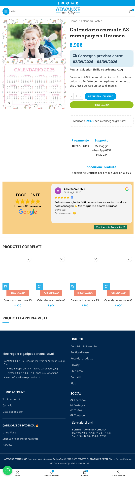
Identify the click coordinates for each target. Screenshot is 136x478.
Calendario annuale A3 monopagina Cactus (51, 302)
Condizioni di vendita (83, 346)
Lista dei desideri (13, 411)
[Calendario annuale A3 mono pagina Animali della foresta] (17, 275)
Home (73, 21)
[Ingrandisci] (8, 102)
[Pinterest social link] (67, 3)
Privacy (74, 365)
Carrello (7, 405)
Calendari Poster (91, 21)
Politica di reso (79, 352)
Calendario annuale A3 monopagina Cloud (85, 302)
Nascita (7, 445)
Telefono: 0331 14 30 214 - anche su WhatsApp (32, 372)
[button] (5, 286)
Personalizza (101, 104)
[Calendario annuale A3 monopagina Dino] (118, 275)
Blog (73, 383)
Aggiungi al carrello (100, 96)
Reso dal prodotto (81, 358)
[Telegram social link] (77, 3)
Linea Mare (9, 432)
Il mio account (11, 399)
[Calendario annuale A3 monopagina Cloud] (85, 275)
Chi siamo (76, 371)
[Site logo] (68, 11)
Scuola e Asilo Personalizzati (20, 439)
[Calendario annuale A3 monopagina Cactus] (51, 275)
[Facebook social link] (58, 3)
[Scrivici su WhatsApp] (7, 470)
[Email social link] (62, 3)
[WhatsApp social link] (72, 3)
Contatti (75, 377)
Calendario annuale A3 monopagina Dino (118, 302)
